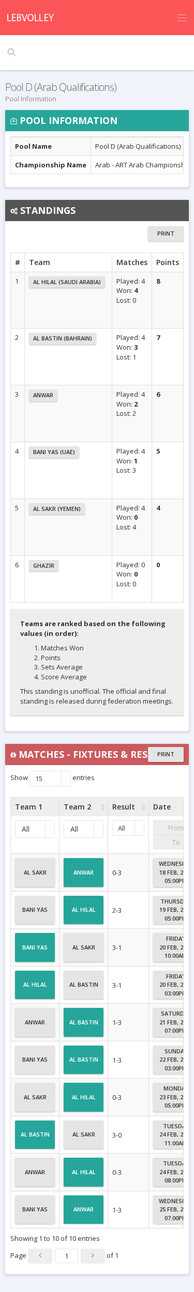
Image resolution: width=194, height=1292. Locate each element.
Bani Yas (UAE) (54, 452)
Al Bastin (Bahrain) (62, 338)
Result (123, 807)
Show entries (52, 778)
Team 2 (77, 807)
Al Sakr (35, 872)
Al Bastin (83, 984)
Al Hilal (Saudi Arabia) (67, 282)
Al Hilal (84, 909)
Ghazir (43, 565)
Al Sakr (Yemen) (57, 508)
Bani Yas (35, 909)
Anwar (43, 395)
